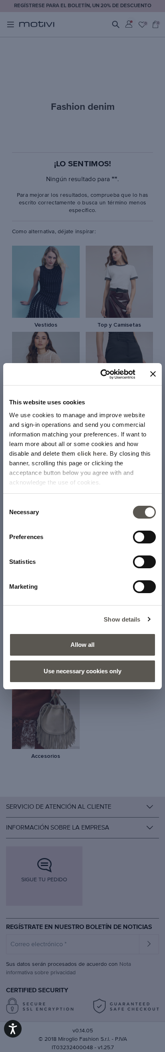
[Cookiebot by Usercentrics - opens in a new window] (102, 374)
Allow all (82, 644)
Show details (122, 619)
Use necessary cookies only (82, 671)
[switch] (144, 537)
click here (91, 453)
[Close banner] (153, 374)
